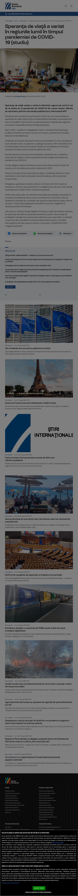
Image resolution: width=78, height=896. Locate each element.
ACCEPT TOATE (39, 888)
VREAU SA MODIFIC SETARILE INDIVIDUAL (38, 892)
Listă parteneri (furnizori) (10, 883)
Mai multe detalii (57, 842)
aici (17, 855)
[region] (39, 863)
